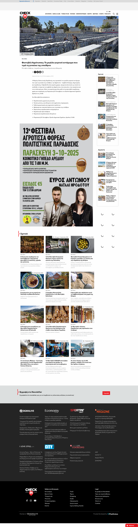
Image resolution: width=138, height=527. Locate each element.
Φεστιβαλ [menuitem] (95, 14)
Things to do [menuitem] (65, 14)
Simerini (44, 1)
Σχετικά (24, 233)
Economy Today (58, 1)
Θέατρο (47, 503)
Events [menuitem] (101, 14)
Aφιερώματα (74, 501)
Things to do (48, 496)
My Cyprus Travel (98, 1)
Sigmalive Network (24, 1)
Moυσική (47, 498)
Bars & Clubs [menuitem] (56, 14)
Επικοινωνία (99, 498)
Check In (77, 1)
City (65, 1)
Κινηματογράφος (50, 501)
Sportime (50, 1)
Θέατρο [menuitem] (89, 14)
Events (47, 506)
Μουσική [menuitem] (72, 14)
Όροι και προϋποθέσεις (102, 494)
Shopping (73, 496)
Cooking (90, 1)
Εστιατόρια (48, 491)
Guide (72, 498)
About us (98, 501)
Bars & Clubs (49, 494)
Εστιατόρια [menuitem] (48, 14)
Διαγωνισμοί (74, 503)
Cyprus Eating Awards (76, 506)
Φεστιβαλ (24, 58)
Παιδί (71, 491)
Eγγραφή (106, 393)
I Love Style (71, 1)
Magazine (83, 1)
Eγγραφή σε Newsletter (102, 491)
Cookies (97, 503)
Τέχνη (72, 494)
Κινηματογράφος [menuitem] (81, 14)
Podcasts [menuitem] (107, 14)
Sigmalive (37, 1)
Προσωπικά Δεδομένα (102, 496)
